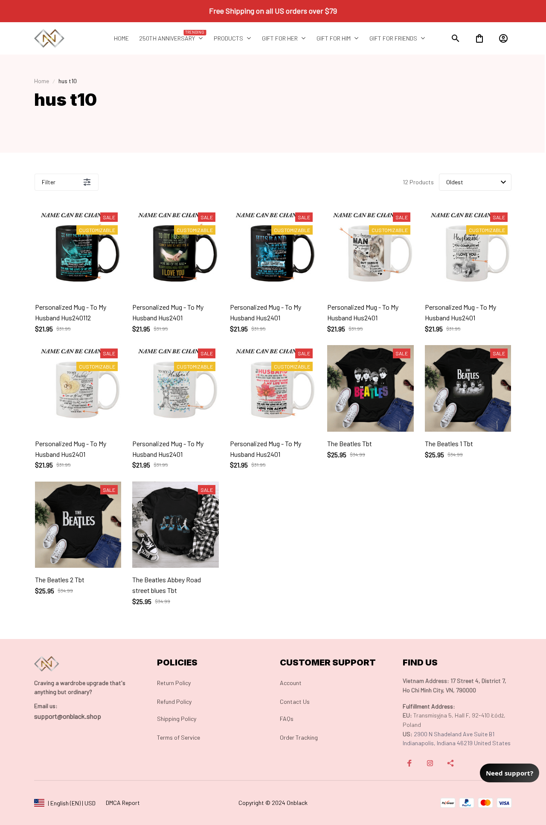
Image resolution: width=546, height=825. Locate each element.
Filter (48, 182)
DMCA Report (123, 802)
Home (41, 80)
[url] (46, 706)
